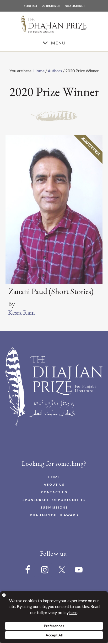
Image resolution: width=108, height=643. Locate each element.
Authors (55, 70)
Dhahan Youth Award (54, 515)
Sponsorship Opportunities (54, 500)
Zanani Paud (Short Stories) (51, 291)
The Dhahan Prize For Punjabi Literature (54, 25)
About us (54, 484)
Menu (58, 42)
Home (39, 70)
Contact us (54, 492)
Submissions (54, 507)
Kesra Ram (21, 313)
